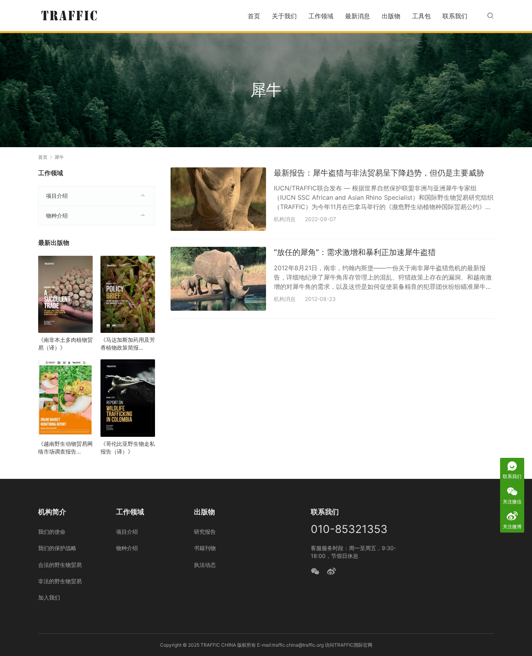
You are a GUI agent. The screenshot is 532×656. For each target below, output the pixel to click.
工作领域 (320, 16)
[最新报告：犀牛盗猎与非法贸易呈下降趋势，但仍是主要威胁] (218, 199)
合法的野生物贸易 (60, 564)
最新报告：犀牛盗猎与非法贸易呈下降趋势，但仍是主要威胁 (379, 173)
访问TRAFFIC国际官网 (348, 645)
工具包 (421, 16)
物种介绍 (57, 215)
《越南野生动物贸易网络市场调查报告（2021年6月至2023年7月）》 (65, 448)
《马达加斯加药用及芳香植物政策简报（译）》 (127, 344)
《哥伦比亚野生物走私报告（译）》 (127, 447)
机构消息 (285, 219)
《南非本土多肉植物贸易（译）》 (65, 343)
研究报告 (205, 531)
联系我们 (454, 16)
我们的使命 (51, 531)
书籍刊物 (205, 548)
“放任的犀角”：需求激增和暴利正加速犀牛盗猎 (355, 252)
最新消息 (357, 16)
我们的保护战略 (57, 548)
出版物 (391, 16)
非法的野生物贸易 (60, 581)
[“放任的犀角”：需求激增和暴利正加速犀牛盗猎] (218, 278)
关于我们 (284, 16)
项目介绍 (57, 195)
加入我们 (49, 597)
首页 (254, 16)
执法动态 (205, 564)
